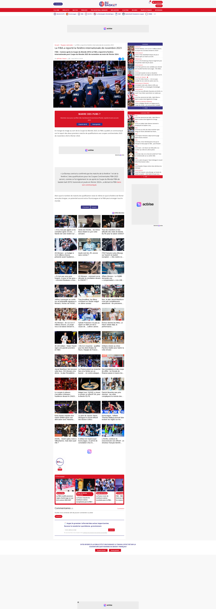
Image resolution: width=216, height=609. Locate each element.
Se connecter (158, 2)
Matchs (75, 10)
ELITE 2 (90, 14)
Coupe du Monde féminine (143, 101)
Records (134, 10)
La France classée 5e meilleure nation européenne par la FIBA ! (84, 500)
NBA (82, 14)
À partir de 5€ (83, 124)
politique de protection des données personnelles (95, 532)
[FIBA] (60, 462)
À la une (56, 10)
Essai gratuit (96, 124)
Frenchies (84, 10)
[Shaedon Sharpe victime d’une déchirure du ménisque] (131, 166)
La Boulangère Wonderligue (105, 14)
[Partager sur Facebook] (119, 59)
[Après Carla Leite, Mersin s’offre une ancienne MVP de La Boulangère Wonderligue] (131, 85)
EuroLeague (72, 14)
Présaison (138, 59)
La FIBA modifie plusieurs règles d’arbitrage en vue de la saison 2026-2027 (64, 498)
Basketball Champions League (134, 14)
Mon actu (66, 10)
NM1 (119, 14)
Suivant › (94, 207)
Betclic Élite (60, 493)
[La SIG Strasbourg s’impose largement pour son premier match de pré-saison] (131, 61)
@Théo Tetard (61, 59)
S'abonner (159, 6)
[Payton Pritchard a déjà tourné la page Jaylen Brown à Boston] (131, 136)
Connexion (120, 508)
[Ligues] (155, 14)
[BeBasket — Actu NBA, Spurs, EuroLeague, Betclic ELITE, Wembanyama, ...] (108, 4)
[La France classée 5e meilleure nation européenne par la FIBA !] (85, 485)
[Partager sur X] (123, 59)
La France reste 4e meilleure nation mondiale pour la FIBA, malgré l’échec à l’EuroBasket (103, 500)
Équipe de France (146, 10)
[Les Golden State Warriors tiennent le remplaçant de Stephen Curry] (131, 124)
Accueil (57, 45)
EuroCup (138, 47)
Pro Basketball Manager (99, 10)
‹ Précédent (85, 207)
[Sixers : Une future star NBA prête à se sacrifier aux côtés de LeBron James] (131, 148)
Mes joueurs (115, 10)
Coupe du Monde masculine (82, 494)
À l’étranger (120, 493)
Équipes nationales (67, 45)
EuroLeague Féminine (142, 83)
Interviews (158, 10)
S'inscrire (111, 530)
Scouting (125, 10)
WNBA (150, 14)
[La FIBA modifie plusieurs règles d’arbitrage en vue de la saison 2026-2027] (65, 485)
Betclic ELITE (61, 14)
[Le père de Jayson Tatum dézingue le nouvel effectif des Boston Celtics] (131, 160)
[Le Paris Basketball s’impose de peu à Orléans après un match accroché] (131, 55)
